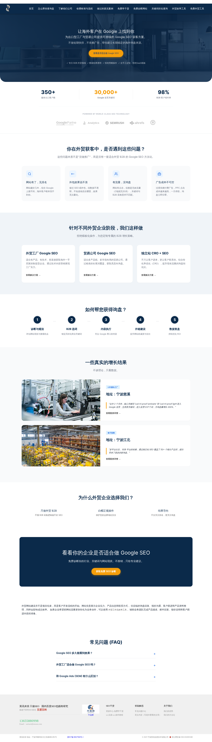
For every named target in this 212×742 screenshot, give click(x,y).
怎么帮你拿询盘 (46, 8)
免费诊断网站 (140, 8)
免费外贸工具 (197, 8)
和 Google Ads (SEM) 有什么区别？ (77, 676)
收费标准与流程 (85, 8)
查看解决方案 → (33, 275)
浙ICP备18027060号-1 (75, 737)
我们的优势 (168, 711)
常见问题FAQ (140, 711)
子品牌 (91, 715)
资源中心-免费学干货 (114, 711)
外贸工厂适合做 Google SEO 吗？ (76, 664)
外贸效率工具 (179, 8)
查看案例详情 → (113, 413)
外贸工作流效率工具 (117, 610)
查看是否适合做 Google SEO (106, 53)
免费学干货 (123, 8)
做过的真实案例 (105, 8)
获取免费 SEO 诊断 (106, 571)
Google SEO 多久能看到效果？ (74, 652)
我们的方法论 (169, 715)
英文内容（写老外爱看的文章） (148, 715)
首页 (31, 8)
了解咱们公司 (65, 8)
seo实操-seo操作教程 (114, 715)
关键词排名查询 (160, 8)
